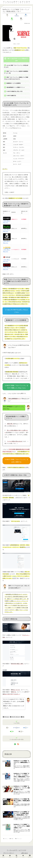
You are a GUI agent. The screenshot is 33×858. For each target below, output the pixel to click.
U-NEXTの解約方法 (11, 95)
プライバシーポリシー (8, 853)
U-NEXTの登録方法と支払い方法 (14, 91)
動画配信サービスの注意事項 (14, 83)
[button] (21, 18)
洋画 (23, 716)
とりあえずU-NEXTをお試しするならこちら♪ (16, 311)
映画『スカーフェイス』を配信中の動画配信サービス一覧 (16, 72)
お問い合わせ (24, 853)
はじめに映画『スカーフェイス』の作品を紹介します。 (16, 66)
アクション (6, 716)
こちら (14, 576)
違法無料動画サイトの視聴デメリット (16, 87)
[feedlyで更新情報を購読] (15, 744)
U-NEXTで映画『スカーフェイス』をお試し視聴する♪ (16, 461)
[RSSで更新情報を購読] (18, 744)
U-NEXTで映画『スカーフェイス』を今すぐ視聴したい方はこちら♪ (16, 387)
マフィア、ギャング (15, 716)
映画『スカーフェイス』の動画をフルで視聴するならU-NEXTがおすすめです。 (16, 78)
